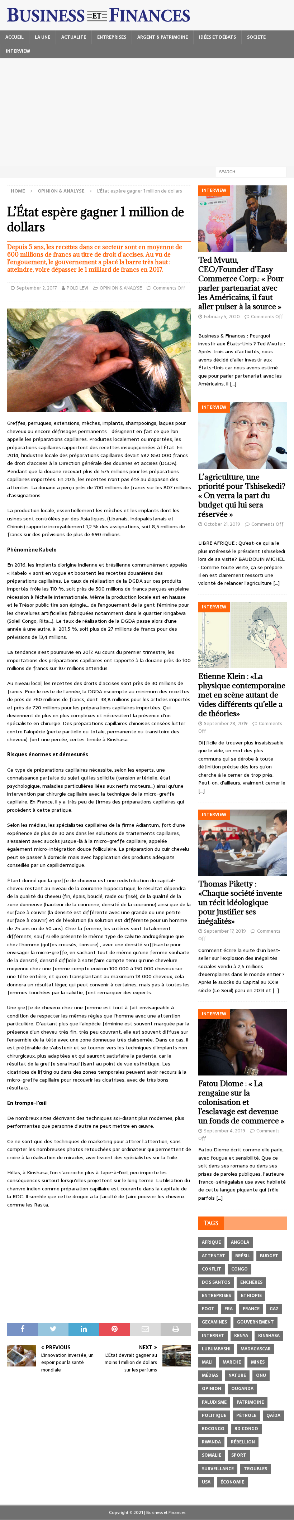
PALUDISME (214, 1402)
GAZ (274, 1308)
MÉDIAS (210, 1375)
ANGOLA (240, 1242)
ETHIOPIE (251, 1295)
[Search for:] (251, 171)
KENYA (241, 1335)
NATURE (237, 1375)
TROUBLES (255, 1468)
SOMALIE (211, 1455)
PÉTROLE (246, 1415)
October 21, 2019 (222, 524)
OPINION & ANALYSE (121, 288)
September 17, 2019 (225, 931)
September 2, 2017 (36, 288)
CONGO (239, 1269)
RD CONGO (246, 1428)
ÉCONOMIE (232, 1482)
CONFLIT (211, 1269)
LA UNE (42, 37)
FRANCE (251, 1308)
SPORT (238, 1455)
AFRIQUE (211, 1242)
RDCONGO (213, 1428)
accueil (14, 37)
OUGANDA (242, 1388)
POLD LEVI (77, 288)
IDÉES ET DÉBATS (217, 37)
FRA (228, 1308)
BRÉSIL (242, 1255)
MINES (258, 1362)
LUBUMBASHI (216, 1349)
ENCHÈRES (251, 1282)
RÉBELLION (243, 1442)
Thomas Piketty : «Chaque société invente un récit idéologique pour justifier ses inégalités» (240, 902)
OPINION (211, 1388)
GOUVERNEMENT (255, 1322)
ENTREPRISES (111, 37)
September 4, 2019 (224, 1131)
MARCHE (232, 1362)
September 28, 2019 (226, 723)
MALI (207, 1362)
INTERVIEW (18, 51)
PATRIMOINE (250, 1402)
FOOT (208, 1308)
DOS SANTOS (216, 1282)
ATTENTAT (213, 1255)
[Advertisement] (147, 112)
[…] (233, 384)
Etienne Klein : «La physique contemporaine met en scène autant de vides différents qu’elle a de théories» (241, 694)
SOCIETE (256, 37)
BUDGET (269, 1255)
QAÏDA (273, 1415)
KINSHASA (269, 1335)
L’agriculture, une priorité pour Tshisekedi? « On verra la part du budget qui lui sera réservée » (241, 495)
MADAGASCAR (256, 1349)
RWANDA (211, 1442)
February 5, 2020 (222, 316)
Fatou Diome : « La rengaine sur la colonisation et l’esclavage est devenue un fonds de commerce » (241, 1102)
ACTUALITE (73, 37)
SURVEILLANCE (218, 1468)
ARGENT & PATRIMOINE (162, 37)
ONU (261, 1375)
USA (206, 1482)
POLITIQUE (214, 1415)
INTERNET (213, 1335)
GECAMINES (214, 1322)
